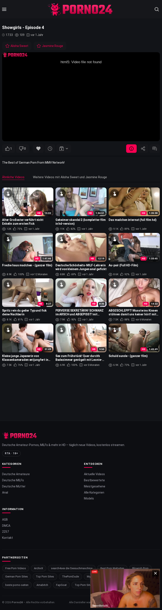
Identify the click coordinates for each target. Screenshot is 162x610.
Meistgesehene (94, 486)
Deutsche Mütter (14, 486)
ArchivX (38, 568)
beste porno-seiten (16, 585)
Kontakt (7, 537)
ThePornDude (70, 576)
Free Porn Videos (15, 568)
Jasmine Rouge (52, 46)
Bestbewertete (94, 480)
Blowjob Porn (140, 568)
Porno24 (17, 602)
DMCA (6, 525)
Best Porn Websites (112, 568)
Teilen (143, 148)
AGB (5, 519)
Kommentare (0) (154, 148)
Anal (5, 492)
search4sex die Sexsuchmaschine (71, 568)
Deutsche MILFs (13, 480)
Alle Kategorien (94, 492)
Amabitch (42, 585)
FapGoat (61, 585)
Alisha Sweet (19, 46)
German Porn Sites (16, 576)
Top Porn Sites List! (87, 585)
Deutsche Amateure (16, 474)
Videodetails (131, 148)
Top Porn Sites (45, 576)
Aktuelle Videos (94, 474)
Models (89, 498)
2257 (5, 531)
